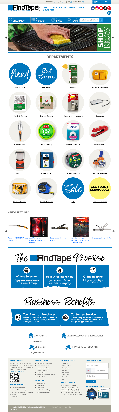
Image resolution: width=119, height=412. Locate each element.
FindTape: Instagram (97, 8)
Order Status (40, 387)
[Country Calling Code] (88, 370)
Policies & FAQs (66, 366)
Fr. (73, 388)
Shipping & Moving (100, 173)
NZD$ (80, 392)
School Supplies (46, 173)
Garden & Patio (19, 145)
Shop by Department (42, 370)
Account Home (41, 383)
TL (77, 394)
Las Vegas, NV (15, 392)
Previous (6, 37)
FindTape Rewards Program (44, 390)
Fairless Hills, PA (16, 394)
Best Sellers (46, 87)
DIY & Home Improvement (73, 116)
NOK (75, 392)
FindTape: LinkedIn (109, 13)
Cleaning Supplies (46, 116)
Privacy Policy (67, 407)
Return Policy (56, 407)
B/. (62, 394)
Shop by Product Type (43, 368)
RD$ (68, 390)
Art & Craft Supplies (20, 116)
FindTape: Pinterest (109, 8)
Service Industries (73, 173)
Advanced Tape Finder (43, 366)
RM (72, 392)
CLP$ (76, 388)
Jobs (63, 379)
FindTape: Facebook (93, 8)
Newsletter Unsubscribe (43, 392)
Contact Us (65, 363)
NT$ (80, 394)
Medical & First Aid (73, 145)
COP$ (63, 390)
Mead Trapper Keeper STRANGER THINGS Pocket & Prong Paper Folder (80, 240)
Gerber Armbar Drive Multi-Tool (101, 238)
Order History (40, 385)
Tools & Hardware (46, 202)
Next (113, 37)
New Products (20, 87)
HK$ (62, 392)
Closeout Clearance (100, 202)
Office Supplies (99, 145)
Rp (72, 390)
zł (64, 394)
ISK (79, 390)
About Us (64, 377)
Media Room (65, 374)
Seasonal (73, 87)
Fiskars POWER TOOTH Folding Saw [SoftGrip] (18, 239)
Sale (73, 202)
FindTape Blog (66, 372)
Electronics (100, 116)
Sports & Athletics (19, 202)
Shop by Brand (41, 372)
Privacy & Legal (66, 368)
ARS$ (62, 388)
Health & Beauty (46, 145)
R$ (70, 388)
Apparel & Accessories (100, 87)
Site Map (64, 370)
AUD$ (67, 388)
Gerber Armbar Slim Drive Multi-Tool (58, 239)
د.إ (79, 385)
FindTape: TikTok (105, 8)
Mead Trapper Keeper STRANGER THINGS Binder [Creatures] (37, 240)
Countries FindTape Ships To (44, 363)
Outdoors (19, 173)
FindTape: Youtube (101, 8)
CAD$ (67, 385)
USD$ (62, 385)
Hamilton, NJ (15, 387)
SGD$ (72, 394)
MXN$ (74, 385)
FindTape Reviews (42, 377)
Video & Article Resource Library (46, 374)
